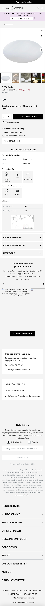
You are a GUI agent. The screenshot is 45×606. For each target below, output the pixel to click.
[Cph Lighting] (11, 100)
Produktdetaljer (12, 237)
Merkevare (9, 253)
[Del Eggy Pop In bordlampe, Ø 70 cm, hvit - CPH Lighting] (41, 35)
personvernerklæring (22, 495)
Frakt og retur (12, 522)
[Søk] (38, 8)
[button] (5, 78)
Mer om (7, 571)
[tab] (22, 506)
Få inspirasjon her (21, 333)
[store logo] (16, 8)
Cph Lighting (27, 159)
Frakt (6, 555)
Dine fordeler (11, 530)
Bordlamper (9, 24)
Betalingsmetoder (14, 538)
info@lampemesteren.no (19, 369)
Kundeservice (11, 506)
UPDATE (21, 18)
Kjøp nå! (25, 15)
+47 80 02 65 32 (15, 365)
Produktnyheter (13, 580)
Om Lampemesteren (14, 563)
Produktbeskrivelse (14, 245)
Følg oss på (10, 547)
